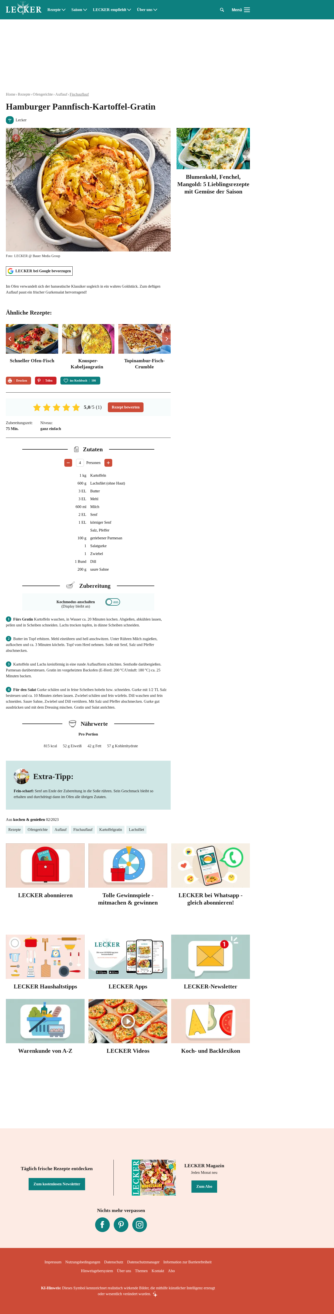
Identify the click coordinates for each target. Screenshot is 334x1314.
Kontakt (158, 1271)
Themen (141, 1271)
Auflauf (61, 94)
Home (10, 94)
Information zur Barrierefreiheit (187, 1262)
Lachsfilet (136, 829)
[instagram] (139, 1224)
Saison (76, 10)
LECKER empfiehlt (109, 10)
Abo (171, 1271)
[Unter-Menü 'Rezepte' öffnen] (64, 9)
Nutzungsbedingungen (82, 1262)
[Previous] (10, 339)
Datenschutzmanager (143, 1262)
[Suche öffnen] (222, 10)
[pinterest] (121, 1224)
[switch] (112, 602)
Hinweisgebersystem (97, 1271)
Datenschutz (113, 1262)
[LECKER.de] (24, 10)
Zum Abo (204, 1186)
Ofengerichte (43, 94)
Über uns (144, 10)
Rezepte (54, 10)
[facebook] (102, 1224)
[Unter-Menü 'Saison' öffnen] (85, 9)
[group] (88, 347)
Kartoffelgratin (110, 829)
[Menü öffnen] (247, 10)
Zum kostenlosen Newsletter (56, 1184)
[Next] (166, 339)
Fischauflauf (79, 94)
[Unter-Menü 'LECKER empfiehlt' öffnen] (129, 9)
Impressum (53, 1262)
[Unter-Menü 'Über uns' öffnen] (155, 9)
